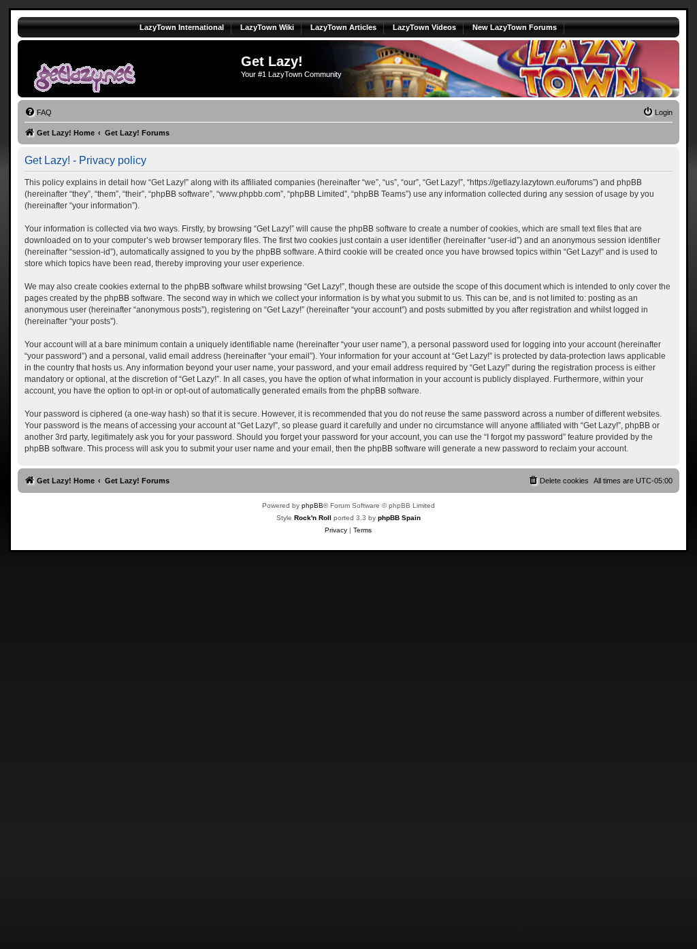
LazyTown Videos (424, 27)
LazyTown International (182, 27)
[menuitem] (38, 112)
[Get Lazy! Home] (131, 69)
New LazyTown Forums (514, 27)
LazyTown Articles (343, 27)
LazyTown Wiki (267, 27)
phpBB (312, 505)
